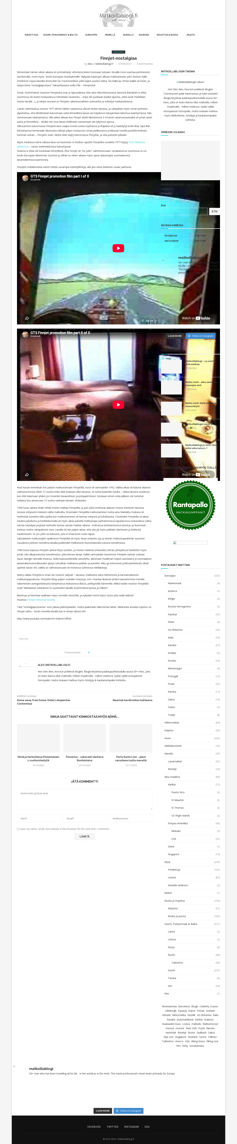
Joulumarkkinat (185, 1019)
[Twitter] (208, 15)
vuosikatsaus (196, 1045)
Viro (194, 986)
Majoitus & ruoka (167, 35)
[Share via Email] (105, 652)
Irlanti (194, 622)
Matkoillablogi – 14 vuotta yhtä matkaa (185, 187)
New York (191, 1028)
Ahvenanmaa (169, 1006)
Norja (194, 947)
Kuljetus (192, 730)
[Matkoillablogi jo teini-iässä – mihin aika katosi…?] (171, 450)
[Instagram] (212, 15)
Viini (192, 993)
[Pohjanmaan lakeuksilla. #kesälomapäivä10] (118, 1093)
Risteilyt (194, 769)
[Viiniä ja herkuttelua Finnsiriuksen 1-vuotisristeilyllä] (38, 738)
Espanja (194, 614)
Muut (192, 862)
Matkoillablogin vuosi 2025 (200, 424)
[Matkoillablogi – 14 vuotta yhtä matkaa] (190, 160)
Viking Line (212, 1041)
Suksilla (128, 35)
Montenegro (194, 668)
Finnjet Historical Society (41, 599)
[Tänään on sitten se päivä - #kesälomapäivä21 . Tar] (175, 304)
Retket (192, 893)
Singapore (194, 854)
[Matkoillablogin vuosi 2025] (171, 430)
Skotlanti (193, 1037)
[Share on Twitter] (98, 652)
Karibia (194, 784)
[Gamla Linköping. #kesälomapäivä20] (205, 304)
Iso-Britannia (194, 629)
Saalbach (202, 1032)
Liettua (194, 939)
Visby (185, 1045)
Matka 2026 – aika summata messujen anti (201, 384)
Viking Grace (198, 1041)
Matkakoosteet (192, 745)
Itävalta (194, 645)
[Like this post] (91, 652)
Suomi (194, 970)
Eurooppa (91, 35)
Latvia (194, 931)
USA (195, 838)
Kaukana (144, 35)
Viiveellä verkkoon (194, 885)
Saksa (194, 699)
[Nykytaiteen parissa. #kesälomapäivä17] (75, 1093)
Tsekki (194, 715)
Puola (194, 683)
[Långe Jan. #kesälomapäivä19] (175, 322)
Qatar (194, 846)
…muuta (190, 35)
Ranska (194, 691)
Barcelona (184, 1006)
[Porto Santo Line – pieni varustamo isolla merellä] (130, 738)
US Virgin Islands (195, 815)
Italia (194, 637)
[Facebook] (205, 15)
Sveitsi (194, 707)
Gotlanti (210, 1010)
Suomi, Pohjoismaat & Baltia (60, 35)
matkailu (196, 1024)
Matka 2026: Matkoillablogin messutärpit (201, 405)
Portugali (194, 676)
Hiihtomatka (179, 1015)
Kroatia (194, 660)
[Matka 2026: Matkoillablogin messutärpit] (171, 409)
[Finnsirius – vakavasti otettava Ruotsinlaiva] (84, 738)
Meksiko (195, 831)
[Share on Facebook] (95, 652)
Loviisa (186, 1024)
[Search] (220, 14)
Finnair (201, 1010)
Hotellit (191, 1015)
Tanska (194, 978)
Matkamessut (210, 1024)
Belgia (194, 598)
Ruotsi (194, 954)
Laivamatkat (194, 761)
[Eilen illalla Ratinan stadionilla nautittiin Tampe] (205, 287)
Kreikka (194, 653)
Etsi (163, 205)
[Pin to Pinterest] (102, 652)
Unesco (179, 1041)
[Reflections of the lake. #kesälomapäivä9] (161, 1093)
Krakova (208, 1019)
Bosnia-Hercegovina (194, 606)
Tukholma (195, 962)
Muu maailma (192, 776)
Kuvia (192, 738)
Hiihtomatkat (192, 722)
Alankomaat (194, 583)
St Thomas (195, 807)
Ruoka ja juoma (194, 916)
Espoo (192, 1010)
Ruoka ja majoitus (192, 900)
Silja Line (23, 638)
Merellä (110, 35)
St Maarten (195, 800)
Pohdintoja (194, 869)
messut (170, 1028)
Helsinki (166, 1015)
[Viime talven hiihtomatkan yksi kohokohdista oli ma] (175, 287)
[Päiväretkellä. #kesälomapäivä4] (32, 1093)
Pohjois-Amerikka (194, 823)
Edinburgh (170, 1010)
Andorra (194, 591)
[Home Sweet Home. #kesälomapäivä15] (204, 1093)
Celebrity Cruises (209, 1006)
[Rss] (216, 15)
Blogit (194, 1006)
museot (180, 1028)
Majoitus (194, 908)
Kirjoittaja (31, 35)
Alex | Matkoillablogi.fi (100, 63)
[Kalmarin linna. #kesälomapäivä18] (205, 322)
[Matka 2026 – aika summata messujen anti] (171, 388)
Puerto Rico (195, 792)
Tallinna (212, 1037)
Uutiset (194, 877)
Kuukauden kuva (171, 1024)
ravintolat (171, 1032)
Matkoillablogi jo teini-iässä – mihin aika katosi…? (202, 447)
